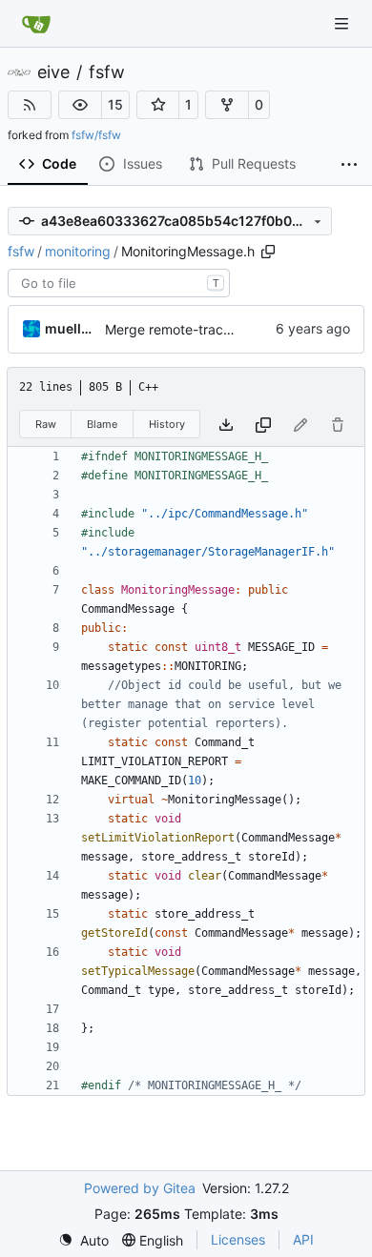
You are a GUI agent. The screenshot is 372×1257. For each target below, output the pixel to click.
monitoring (78, 251)
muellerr (71, 328)
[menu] (83, 1240)
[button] (80, 105)
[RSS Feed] (30, 105)
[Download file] (226, 424)
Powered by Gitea (140, 1188)
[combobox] (119, 283)
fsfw (107, 72)
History (167, 424)
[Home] (36, 24)
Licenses (238, 1239)
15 (115, 104)
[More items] (349, 165)
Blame (102, 424)
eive (53, 72)
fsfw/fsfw (96, 135)
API (303, 1239)
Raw (45, 424)
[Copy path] (268, 251)
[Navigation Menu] (343, 23)
